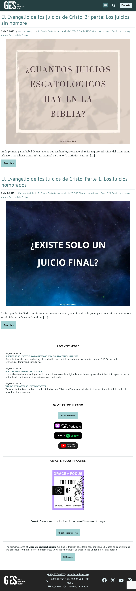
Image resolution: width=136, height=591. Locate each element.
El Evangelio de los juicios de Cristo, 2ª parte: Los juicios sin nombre (65, 19)
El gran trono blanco (89, 193)
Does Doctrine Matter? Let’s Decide (24, 371)
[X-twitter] (112, 580)
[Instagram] (129, 580)
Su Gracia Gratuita (46, 31)
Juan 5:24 (106, 193)
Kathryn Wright (26, 31)
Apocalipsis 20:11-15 (68, 31)
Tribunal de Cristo (18, 35)
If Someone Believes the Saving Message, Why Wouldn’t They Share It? (41, 356)
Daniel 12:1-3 (85, 31)
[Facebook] (104, 580)
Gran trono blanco (101, 31)
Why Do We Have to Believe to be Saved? (25, 386)
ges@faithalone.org (78, 574)
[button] (105, 5)
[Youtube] (121, 580)
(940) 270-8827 (56, 574)
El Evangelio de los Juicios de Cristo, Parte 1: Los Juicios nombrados (64, 181)
